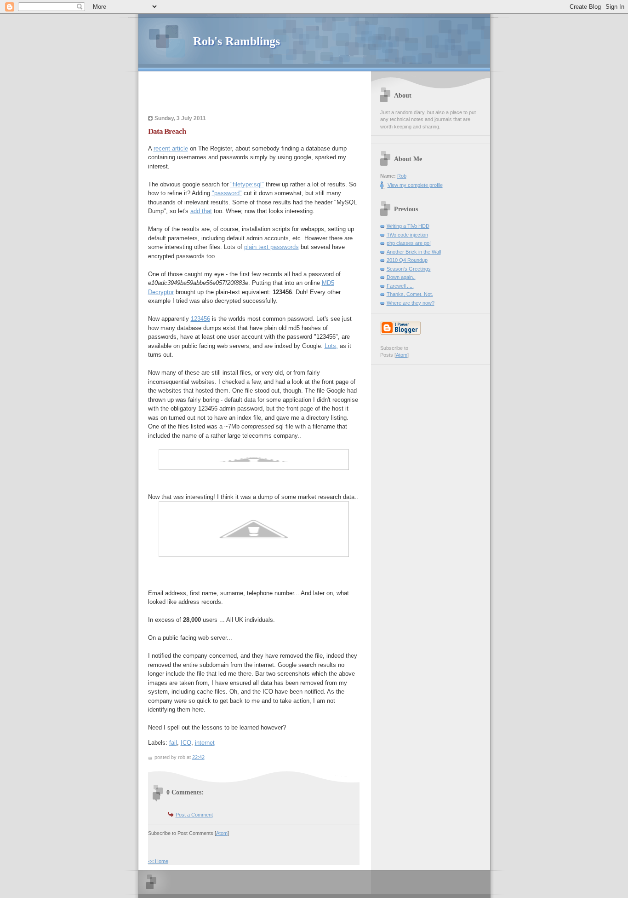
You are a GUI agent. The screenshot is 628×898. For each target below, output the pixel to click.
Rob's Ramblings (236, 41)
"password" (227, 193)
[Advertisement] (257, 94)
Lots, (331, 345)
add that (201, 211)
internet (205, 742)
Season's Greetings (409, 269)
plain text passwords (271, 246)
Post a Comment (194, 814)
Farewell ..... (400, 286)
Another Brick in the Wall (414, 252)
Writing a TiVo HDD (408, 226)
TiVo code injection (407, 235)
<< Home (158, 861)
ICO (186, 742)
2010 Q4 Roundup (407, 260)
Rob (401, 176)
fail (173, 742)
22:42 (198, 757)
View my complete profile (415, 185)
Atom (222, 833)
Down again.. (401, 277)
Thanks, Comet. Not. (410, 294)
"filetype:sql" (247, 184)
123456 (200, 318)
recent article (171, 148)
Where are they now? (410, 303)
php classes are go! (409, 243)
